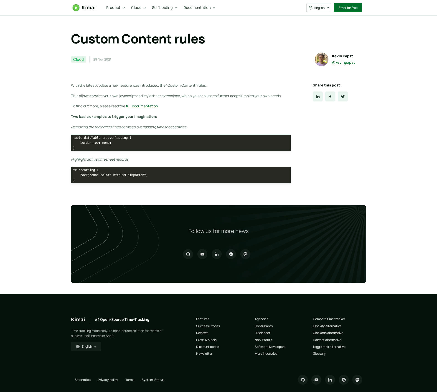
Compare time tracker (329, 319)
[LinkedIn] (318, 96)
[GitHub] (188, 254)
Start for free (348, 7)
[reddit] (231, 254)
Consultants (264, 326)
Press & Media (206, 340)
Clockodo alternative (328, 333)
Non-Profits (263, 340)
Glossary (319, 353)
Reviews (202, 333)
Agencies (261, 319)
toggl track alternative (329, 346)
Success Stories (208, 326)
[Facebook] (330, 96)
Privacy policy (108, 379)
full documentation (142, 106)
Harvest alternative (327, 340)
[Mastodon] (245, 254)
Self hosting (162, 7)
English (319, 7)
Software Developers (270, 346)
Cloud (136, 7)
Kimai (89, 7)
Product (113, 7)
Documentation (197, 7)
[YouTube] (202, 254)
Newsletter (204, 353)
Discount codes (207, 346)
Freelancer (262, 333)
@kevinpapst (343, 62)
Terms (129, 379)
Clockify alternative (327, 326)
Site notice (83, 379)
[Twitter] (343, 96)
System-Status (153, 379)
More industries (266, 353)
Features (202, 319)
